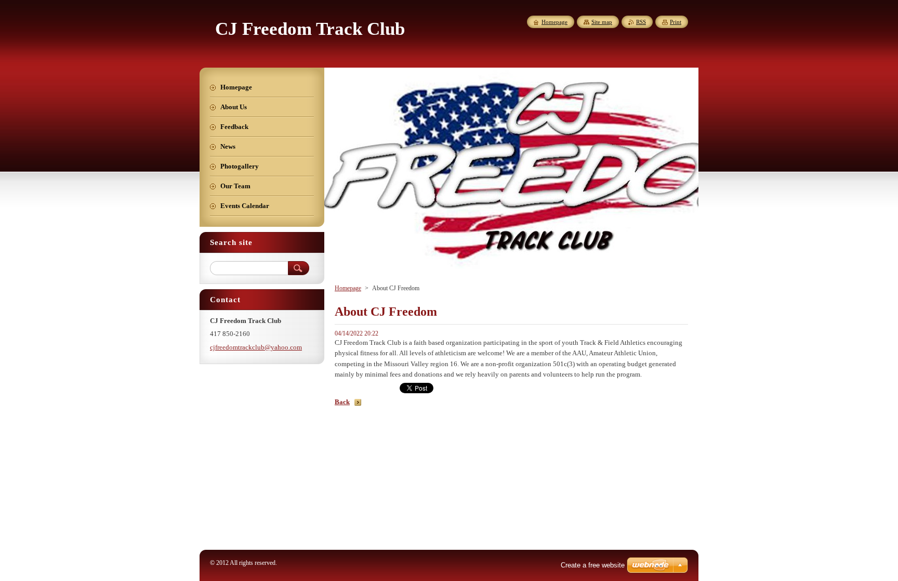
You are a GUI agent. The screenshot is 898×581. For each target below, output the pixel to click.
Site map (601, 22)
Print (675, 22)
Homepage (348, 288)
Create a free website (593, 565)
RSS (641, 22)
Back (342, 402)
